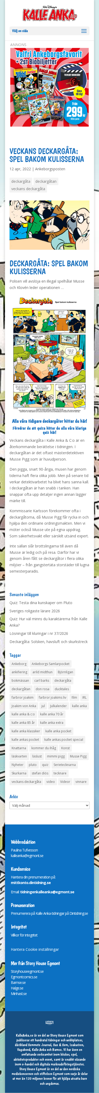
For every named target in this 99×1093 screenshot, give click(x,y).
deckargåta (20, 181)
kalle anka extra (51, 722)
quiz (45, 764)
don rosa (42, 689)
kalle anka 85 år (23, 722)
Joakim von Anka (24, 706)
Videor (65, 781)
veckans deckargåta (28, 188)
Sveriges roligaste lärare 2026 (35, 610)
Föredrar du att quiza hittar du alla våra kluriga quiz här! (49, 430)
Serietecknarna (65, 764)
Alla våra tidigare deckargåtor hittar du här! (49, 421)
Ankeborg (19, 664)
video (50, 781)
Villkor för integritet (24, 935)
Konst (65, 748)
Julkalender (58, 706)
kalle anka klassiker (26, 731)
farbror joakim (23, 697)
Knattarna (19, 748)
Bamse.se (18, 982)
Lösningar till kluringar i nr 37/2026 (39, 633)
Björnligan (65, 672)
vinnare (81, 781)
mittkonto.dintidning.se (31, 882)
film (74, 697)
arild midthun (42, 672)
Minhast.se (19, 993)
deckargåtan (45, 181)
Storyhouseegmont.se (27, 971)
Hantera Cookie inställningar (35, 949)
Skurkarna (19, 773)
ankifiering (19, 672)
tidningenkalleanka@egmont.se (47, 891)
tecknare (60, 773)
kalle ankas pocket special (63, 739)
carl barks (41, 680)
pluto (33, 764)
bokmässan (20, 680)
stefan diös (40, 773)
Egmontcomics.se (24, 976)
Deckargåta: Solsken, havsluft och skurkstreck (49, 641)
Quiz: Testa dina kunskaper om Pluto (41, 602)
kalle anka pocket (58, 731)
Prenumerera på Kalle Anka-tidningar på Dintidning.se (49, 913)
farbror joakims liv (52, 697)
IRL (84, 697)
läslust (37, 756)
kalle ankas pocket (25, 739)
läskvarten (19, 756)
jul (43, 706)
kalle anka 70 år (51, 714)
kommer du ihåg (43, 748)
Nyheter (17, 764)
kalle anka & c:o (23, 714)
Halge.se (17, 988)
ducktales (62, 689)
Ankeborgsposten (50, 168)
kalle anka (79, 706)
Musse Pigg (78, 756)
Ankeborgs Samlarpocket (50, 664)
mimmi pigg (56, 756)
